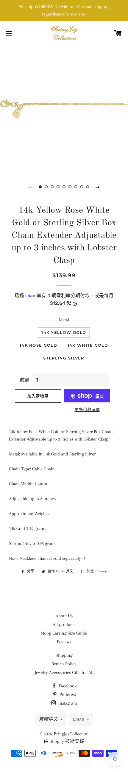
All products (64, 624)
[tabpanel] (64, 109)
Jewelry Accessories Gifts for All (64, 672)
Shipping (64, 655)
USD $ (78, 719)
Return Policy (64, 663)
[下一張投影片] (97, 186)
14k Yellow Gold (63, 332)
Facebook (67, 686)
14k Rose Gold (38, 345)
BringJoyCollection (71, 734)
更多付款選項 (87, 409)
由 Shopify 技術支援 (64, 741)
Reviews (64, 641)
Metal (64, 320)
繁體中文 (48, 719)
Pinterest (67, 694)
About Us (64, 615)
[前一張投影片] (30, 186)
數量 (24, 380)
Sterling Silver (64, 358)
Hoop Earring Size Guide (64, 633)
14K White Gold (88, 345)
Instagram (67, 703)
